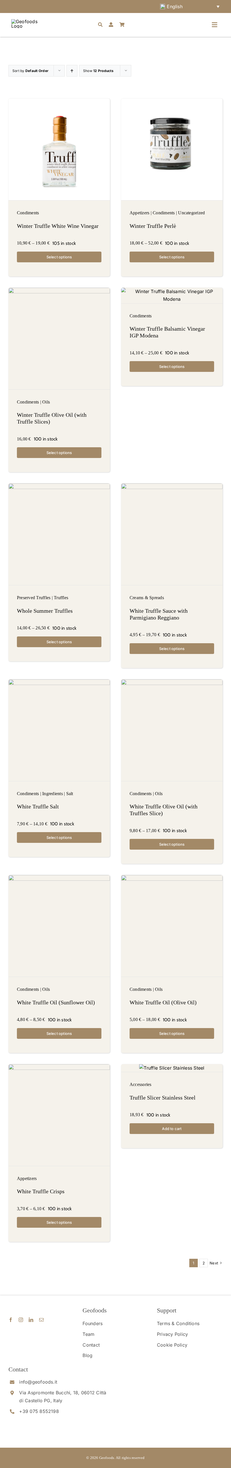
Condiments (28, 212)
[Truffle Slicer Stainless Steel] (172, 1068)
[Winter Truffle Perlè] (172, 149)
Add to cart (171, 1128)
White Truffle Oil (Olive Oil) (163, 1002)
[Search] (100, 25)
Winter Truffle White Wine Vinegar (58, 226)
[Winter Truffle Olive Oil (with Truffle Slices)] (59, 338)
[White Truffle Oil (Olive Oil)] (172, 926)
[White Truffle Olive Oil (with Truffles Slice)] (172, 730)
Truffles (61, 597)
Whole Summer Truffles (45, 611)
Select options (59, 257)
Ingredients (52, 793)
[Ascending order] (71, 71)
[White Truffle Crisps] (59, 1115)
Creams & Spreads (147, 597)
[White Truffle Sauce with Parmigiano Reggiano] (172, 534)
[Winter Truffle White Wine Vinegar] (59, 149)
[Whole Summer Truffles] (59, 534)
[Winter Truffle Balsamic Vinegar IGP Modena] (172, 295)
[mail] (41, 1320)
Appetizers (139, 212)
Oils (46, 402)
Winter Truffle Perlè (153, 226)
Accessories (141, 1084)
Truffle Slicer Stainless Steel (163, 1097)
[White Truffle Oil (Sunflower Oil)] (59, 926)
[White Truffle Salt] (59, 730)
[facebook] (10, 1320)
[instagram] (21, 1320)
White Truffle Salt (38, 806)
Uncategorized (191, 212)
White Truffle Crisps (41, 1191)
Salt (69, 793)
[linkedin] (31, 1320)
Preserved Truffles (33, 597)
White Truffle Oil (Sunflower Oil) (56, 1002)
